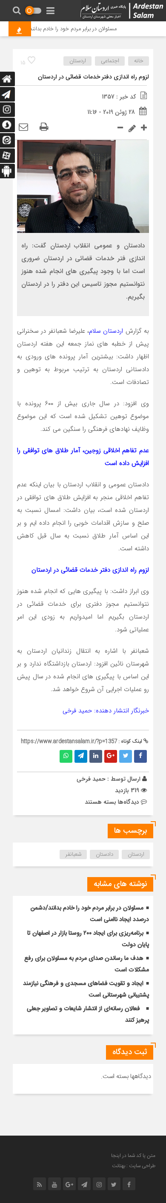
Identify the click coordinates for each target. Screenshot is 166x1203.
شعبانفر (73, 854)
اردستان (77, 61)
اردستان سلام (106, 331)
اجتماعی (110, 61)
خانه (138, 61)
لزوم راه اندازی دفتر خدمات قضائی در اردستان (93, 77)
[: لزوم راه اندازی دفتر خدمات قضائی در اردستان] (23, 128)
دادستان (104, 854)
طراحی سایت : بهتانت (133, 1166)
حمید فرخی (91, 779)
